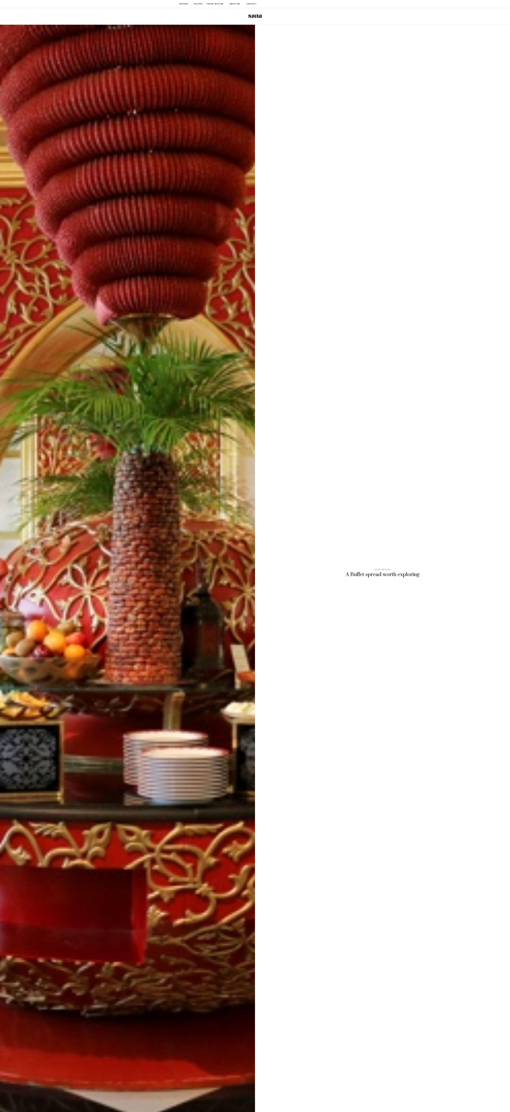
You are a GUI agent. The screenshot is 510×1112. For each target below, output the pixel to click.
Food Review (382, 569)
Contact (251, 4)
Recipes (198, 4)
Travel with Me (215, 4)
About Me (235, 4)
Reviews (183, 4)
